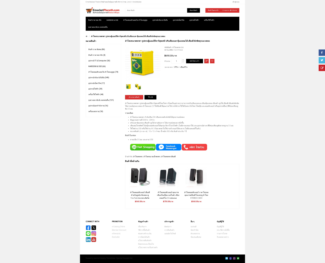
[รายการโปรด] (212, 61)
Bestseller (116, 237)
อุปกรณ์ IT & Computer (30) (99, 61)
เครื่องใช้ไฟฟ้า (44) (95, 94)
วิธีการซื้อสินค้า (144, 230)
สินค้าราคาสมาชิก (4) (96, 55)
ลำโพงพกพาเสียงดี (168, 157)
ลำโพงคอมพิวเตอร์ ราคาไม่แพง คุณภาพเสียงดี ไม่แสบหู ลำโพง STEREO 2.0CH (196, 195)
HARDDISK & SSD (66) (97, 66)
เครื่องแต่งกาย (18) (95, 111)
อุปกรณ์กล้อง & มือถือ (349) (98, 78)
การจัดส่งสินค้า (144, 237)
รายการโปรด (222, 234)
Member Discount (119, 230)
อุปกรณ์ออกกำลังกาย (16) (98, 106)
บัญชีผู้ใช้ (220, 227)
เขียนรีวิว (183, 67)
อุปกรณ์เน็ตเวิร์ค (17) (96, 83)
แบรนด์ (193, 227)
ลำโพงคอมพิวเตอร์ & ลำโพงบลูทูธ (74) (103, 72)
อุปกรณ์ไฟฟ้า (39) (95, 89)
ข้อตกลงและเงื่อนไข (146, 244)
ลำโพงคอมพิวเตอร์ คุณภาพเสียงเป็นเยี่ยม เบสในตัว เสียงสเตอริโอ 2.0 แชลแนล (168, 195)
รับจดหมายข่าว (223, 237)
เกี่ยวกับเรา (142, 227)
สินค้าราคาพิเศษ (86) (96, 49)
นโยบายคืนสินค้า (145, 240)
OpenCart (97, 258)
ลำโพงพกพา (138, 157)
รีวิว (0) (150, 97)
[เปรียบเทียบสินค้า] (206, 61)
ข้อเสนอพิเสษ (196, 237)
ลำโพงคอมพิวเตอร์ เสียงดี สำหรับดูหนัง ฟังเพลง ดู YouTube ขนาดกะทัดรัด (140, 195)
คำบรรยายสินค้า (134, 97)
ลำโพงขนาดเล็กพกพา (151, 157)
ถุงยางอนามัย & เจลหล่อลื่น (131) (101, 100)
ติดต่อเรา (168, 227)
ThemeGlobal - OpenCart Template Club (119, 258)
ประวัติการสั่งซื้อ (223, 230)
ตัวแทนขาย (195, 234)
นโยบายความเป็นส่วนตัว (148, 247)
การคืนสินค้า (169, 230)
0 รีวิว (176, 67)
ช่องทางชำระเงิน (144, 234)
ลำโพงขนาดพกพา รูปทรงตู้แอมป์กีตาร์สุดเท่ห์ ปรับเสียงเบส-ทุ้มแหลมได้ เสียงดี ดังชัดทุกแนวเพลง (128, 36)
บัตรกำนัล (194, 230)
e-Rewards (116, 234)
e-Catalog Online (118, 227)
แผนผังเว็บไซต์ (170, 234)
